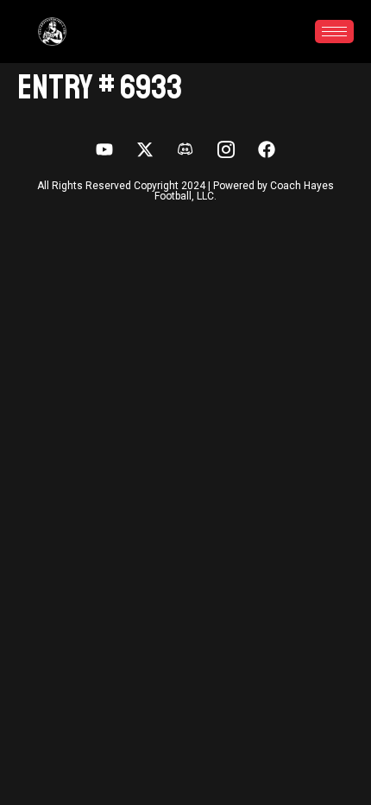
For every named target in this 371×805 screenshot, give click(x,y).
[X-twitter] (145, 149)
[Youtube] (104, 149)
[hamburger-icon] (334, 31)
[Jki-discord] (185, 149)
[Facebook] (266, 149)
